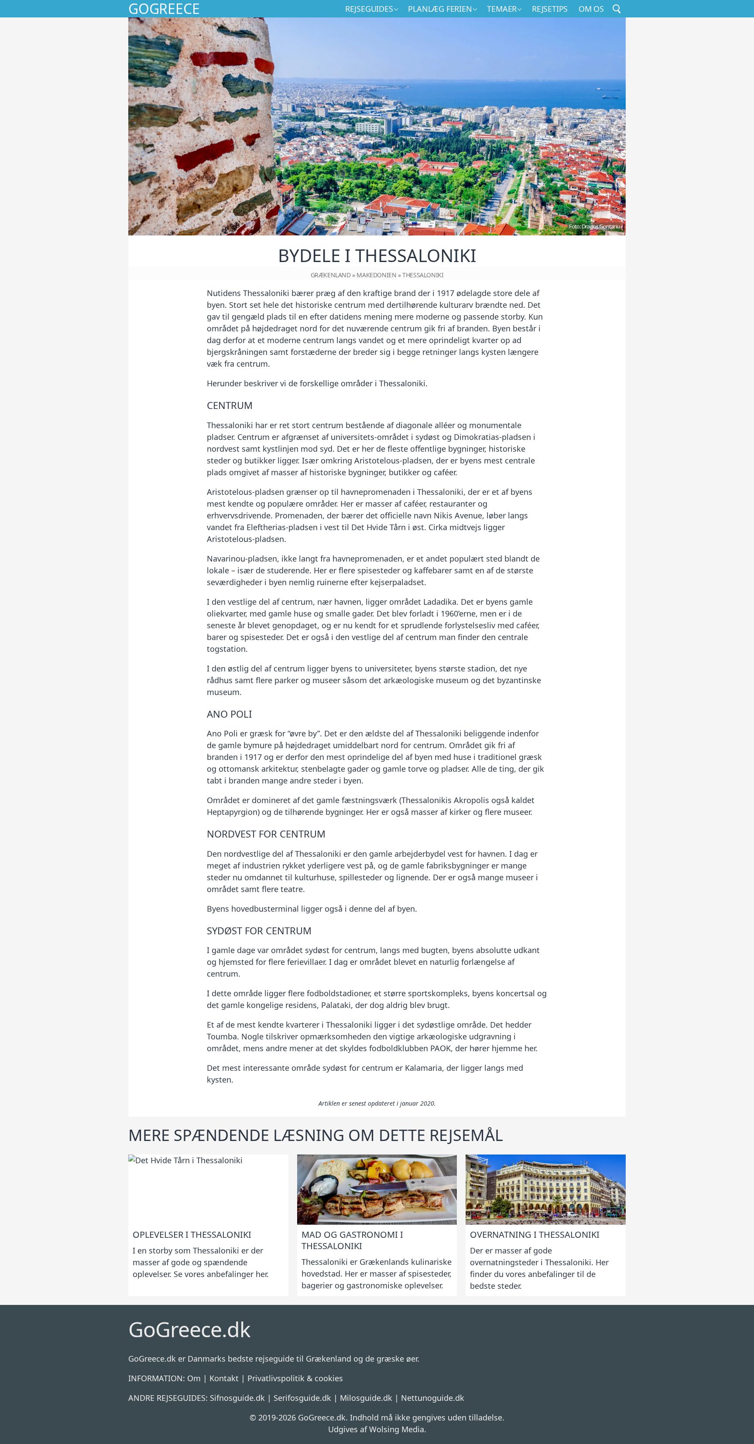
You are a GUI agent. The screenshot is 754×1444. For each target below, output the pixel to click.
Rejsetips (550, 8)
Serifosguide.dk (302, 1398)
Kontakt (224, 1378)
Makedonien (376, 275)
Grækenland (331, 275)
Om (194, 1378)
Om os (591, 8)
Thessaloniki (422, 275)
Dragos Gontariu (601, 226)
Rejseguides (369, 8)
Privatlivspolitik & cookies (295, 1378)
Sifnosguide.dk (237, 1398)
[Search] (617, 8)
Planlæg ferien (440, 8)
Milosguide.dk (366, 1398)
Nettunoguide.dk (432, 1398)
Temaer (502, 8)
